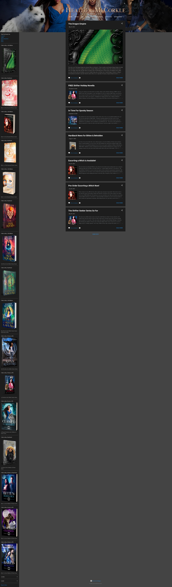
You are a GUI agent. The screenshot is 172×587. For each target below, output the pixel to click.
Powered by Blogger (96, 581)
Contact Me (108, 17)
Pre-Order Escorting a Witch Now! (83, 185)
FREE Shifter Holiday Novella (81, 85)
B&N (2, 40)
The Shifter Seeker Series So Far (83, 210)
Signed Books (118, 17)
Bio (82, 17)
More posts (95, 234)
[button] (122, 24)
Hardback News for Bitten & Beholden (85, 135)
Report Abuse (4, 585)
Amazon (3, 36)
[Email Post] (79, 78)
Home (70, 17)
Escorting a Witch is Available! (82, 160)
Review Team (89, 17)
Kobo (2, 41)
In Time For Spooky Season (80, 110)
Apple (2, 37)
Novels (77, 17)
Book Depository (4, 38)
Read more (119, 77)
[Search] (124, 4)
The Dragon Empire (77, 24)
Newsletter (99, 17)
